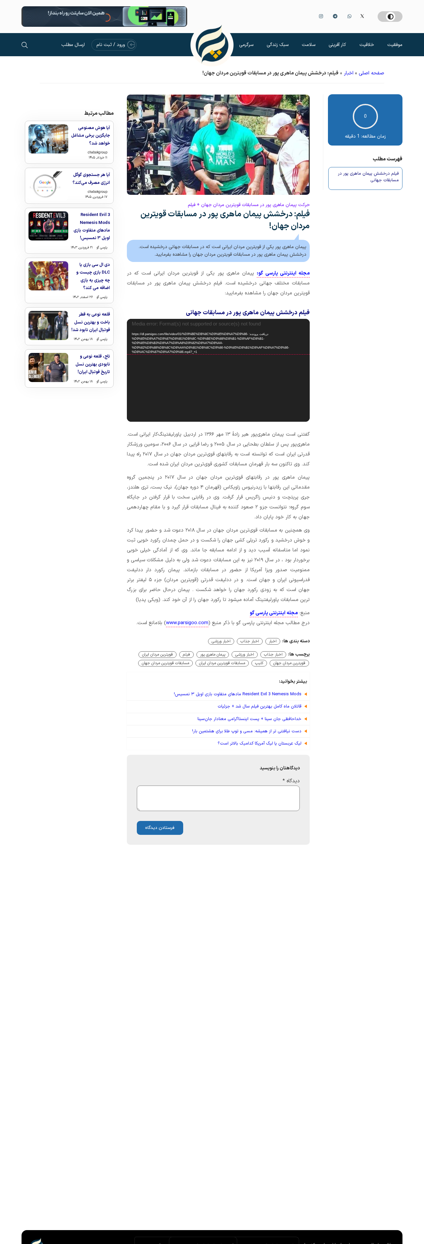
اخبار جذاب (249, 641)
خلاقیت (366, 44)
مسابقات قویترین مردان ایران (222, 663)
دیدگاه (291, 781)
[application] (218, 370)
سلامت (308, 44)
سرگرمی (246, 44)
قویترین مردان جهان (289, 663)
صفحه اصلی (371, 73)
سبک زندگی (278, 44)
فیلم (186, 655)
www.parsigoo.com (187, 623)
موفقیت (394, 44)
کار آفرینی (337, 44)
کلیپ (259, 663)
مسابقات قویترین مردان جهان (165, 663)
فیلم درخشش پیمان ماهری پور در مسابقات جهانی (368, 177)
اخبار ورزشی (221, 641)
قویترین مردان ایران (157, 655)
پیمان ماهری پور (212, 655)
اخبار (348, 73)
